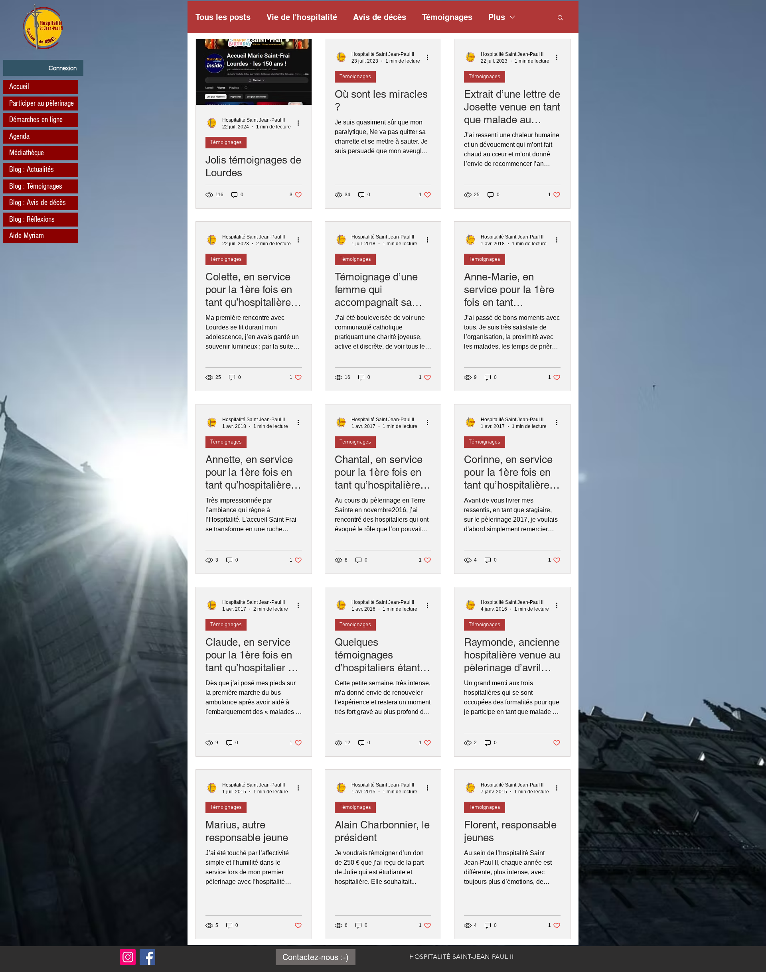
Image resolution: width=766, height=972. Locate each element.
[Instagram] (128, 957)
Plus (496, 17)
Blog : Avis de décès (37, 202)
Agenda (19, 136)
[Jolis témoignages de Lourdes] (254, 72)
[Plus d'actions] (301, 123)
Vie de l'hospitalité (302, 17)
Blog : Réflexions (32, 219)
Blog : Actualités (31, 169)
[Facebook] (147, 957)
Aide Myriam (26, 235)
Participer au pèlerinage (41, 103)
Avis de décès (379, 17)
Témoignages (447, 17)
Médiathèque (26, 152)
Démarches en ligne (36, 119)
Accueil (19, 86)
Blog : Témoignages (35, 186)
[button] (560, 18)
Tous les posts (223, 17)
